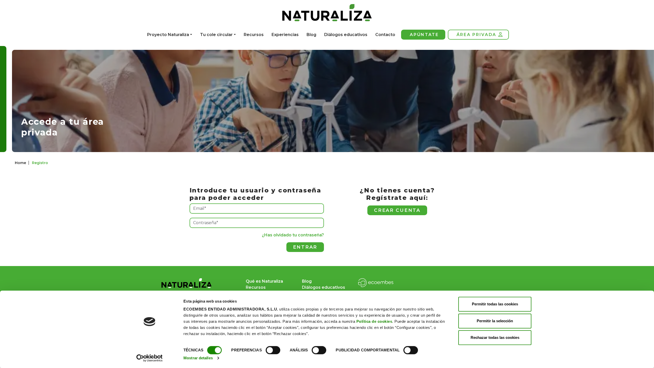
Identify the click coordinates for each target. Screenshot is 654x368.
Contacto (385, 34)
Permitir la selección (495, 321)
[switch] (273, 350)
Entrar (305, 247)
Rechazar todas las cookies (495, 337)
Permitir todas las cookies (495, 304)
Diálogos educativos (345, 34)
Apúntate (424, 34)
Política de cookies (374, 321)
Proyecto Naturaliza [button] (168, 34)
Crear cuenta (397, 210)
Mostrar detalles (198, 358)
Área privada (476, 34)
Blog (311, 34)
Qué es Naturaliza (264, 281)
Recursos (254, 34)
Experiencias (285, 34)
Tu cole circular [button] (216, 34)
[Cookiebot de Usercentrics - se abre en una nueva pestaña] (149, 358)
